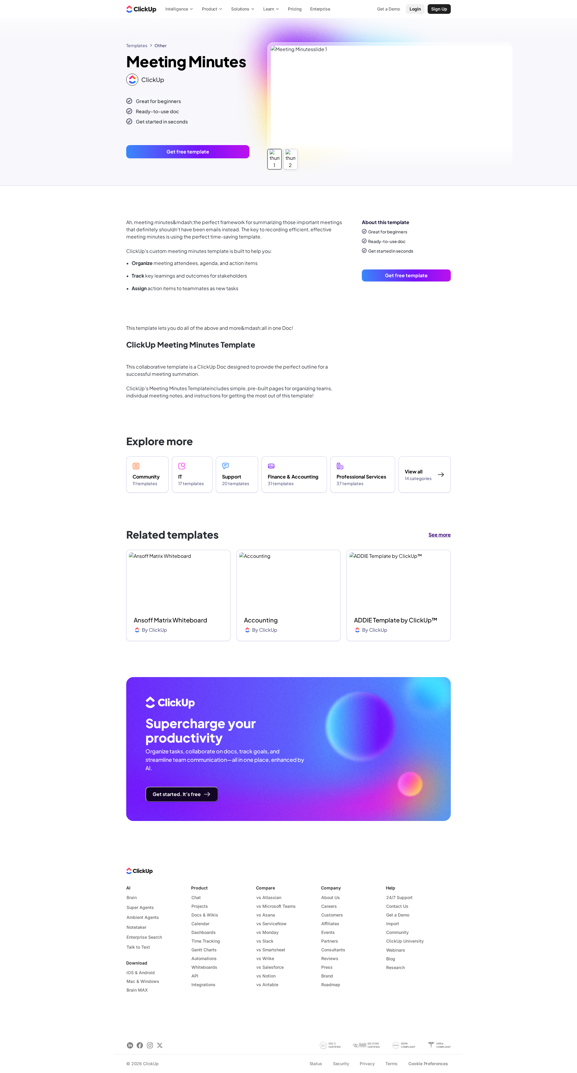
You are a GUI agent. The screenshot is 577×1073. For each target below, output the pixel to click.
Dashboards (203, 932)
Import (392, 923)
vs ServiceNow (271, 923)
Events (328, 932)
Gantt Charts (204, 949)
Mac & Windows (143, 981)
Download (136, 962)
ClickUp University (405, 941)
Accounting (261, 620)
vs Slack (264, 941)
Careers (329, 906)
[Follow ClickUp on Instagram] (150, 1045)
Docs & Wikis (204, 914)
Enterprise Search (144, 937)
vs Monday (267, 932)
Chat (196, 897)
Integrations (203, 984)
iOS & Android (141, 972)
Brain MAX (137, 989)
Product (199, 887)
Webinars (395, 950)
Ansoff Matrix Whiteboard (170, 620)
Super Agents (140, 907)
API (194, 975)
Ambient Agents (143, 917)
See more (440, 534)
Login (415, 8)
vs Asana (265, 914)
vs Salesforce (270, 967)
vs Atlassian (268, 897)
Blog (390, 958)
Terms (391, 1063)
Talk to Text (138, 947)
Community (397, 932)
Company (331, 887)
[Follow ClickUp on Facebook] (140, 1045)
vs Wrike (265, 958)
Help (390, 887)
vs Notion (266, 975)
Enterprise (320, 8)
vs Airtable (267, 984)
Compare (265, 887)
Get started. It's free (177, 794)
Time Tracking (205, 941)
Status (316, 1063)
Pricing (295, 8)
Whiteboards (204, 967)
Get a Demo (397, 914)
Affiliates (330, 923)
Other (160, 45)
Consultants (333, 949)
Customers (332, 914)
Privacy (367, 1063)
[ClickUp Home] (141, 9)
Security (341, 1063)
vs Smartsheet (270, 949)
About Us (330, 897)
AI (128, 887)
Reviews (329, 958)
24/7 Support (399, 897)
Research (395, 967)
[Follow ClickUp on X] (159, 1045)
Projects (199, 906)
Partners (329, 941)
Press (327, 967)
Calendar (200, 923)
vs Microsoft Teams (276, 906)
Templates (136, 45)
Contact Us (397, 906)
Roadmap (330, 984)
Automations (204, 958)
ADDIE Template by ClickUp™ (396, 620)
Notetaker (136, 927)
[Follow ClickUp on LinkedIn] (130, 1045)
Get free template (187, 151)
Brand (327, 975)
